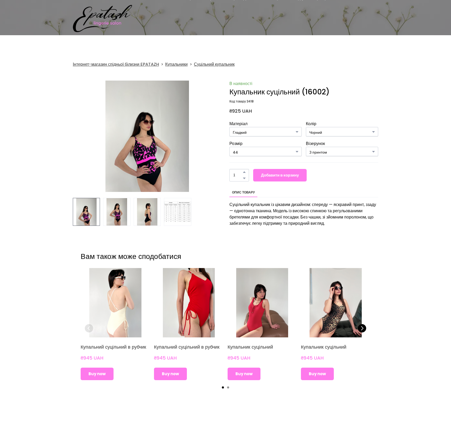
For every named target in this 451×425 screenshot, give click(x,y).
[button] (244, 172)
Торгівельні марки (222, 18)
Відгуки (301, 18)
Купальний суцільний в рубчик (113, 347)
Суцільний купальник (214, 64)
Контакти (348, 18)
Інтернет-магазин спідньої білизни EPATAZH (116, 64)
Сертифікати (323, 18)
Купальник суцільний (250, 347)
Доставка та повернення (267, 18)
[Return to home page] (102, 18)
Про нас (194, 18)
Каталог (175, 18)
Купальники (176, 64)
